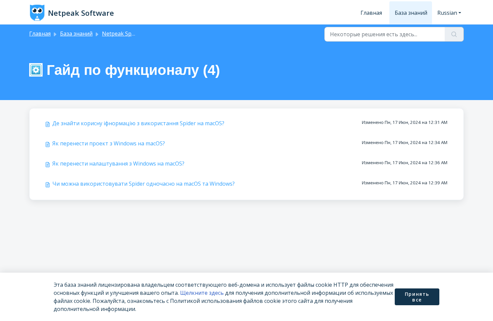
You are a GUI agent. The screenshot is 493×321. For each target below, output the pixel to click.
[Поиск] (454, 34)
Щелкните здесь (202, 292)
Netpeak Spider (121, 33)
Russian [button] (447, 12)
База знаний (411, 12)
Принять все (417, 297)
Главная (371, 12)
